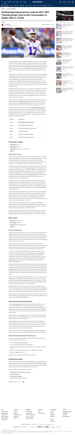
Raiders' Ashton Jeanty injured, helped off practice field (67, 61)
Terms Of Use (29, 411)
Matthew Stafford (41, 187)
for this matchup (21, 295)
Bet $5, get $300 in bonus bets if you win (26, 122)
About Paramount (17, 414)
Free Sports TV (4, 414)
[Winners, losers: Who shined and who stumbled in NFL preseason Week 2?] (59, 40)
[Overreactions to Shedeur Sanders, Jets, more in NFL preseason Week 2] (59, 33)
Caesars (11, 128)
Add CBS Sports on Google (49, 24)
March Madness (4, 418)
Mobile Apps (4, 419)
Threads (52, 419)
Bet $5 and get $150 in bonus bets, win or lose (26, 137)
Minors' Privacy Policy (30, 414)
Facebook (52, 416)
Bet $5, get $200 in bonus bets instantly (25, 125)
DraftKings (12, 125)
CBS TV (15, 418)
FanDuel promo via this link (21, 342)
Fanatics (11, 134)
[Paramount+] (33, 426)
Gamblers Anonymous (15, 374)
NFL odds (15, 77)
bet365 (11, 137)
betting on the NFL (24, 101)
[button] (2, 2)
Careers (15, 413)
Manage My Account (67, 411)
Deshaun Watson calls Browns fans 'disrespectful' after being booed (67, 82)
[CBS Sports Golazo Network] (47, 424)
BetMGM (11, 131)
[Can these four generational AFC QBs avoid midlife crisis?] (59, 55)
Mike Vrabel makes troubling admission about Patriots (67, 75)
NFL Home (3, 8)
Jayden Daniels (32, 174)
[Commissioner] (40, 426)
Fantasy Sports (4, 413)
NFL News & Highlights (11, 8)
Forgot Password (66, 416)
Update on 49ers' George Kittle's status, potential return (67, 68)
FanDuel (11, 122)
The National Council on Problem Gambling (20, 372)
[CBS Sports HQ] (35, 424)
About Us (16, 411)
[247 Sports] (17, 426)
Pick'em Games (4, 411)
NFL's (17, 109)
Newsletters (65, 413)
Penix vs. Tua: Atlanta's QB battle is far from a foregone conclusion (67, 47)
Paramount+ (16, 416)
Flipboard (52, 421)
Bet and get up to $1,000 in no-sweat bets (25, 134)
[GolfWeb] (59, 427)
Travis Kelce (24, 280)
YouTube (52, 411)
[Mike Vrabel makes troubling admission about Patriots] (59, 76)
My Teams (65, 414)
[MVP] (47, 426)
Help (39, 411)
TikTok (51, 413)
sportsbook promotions (36, 107)
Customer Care (41, 413)
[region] (65, 16)
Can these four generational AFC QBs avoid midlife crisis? (67, 54)
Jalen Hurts (40, 173)
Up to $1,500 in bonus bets (23, 131)
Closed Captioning (30, 417)
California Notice (29, 418)
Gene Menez (8, 24)
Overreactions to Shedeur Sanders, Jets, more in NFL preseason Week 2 (67, 32)
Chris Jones (11, 269)
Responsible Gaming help (16, 376)
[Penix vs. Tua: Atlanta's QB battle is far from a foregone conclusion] (59, 48)
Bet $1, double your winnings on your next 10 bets (27, 128)
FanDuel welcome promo (16, 304)
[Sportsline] (25, 426)
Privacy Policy (29, 413)
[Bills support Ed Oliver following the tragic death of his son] (59, 90)
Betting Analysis (4, 416)
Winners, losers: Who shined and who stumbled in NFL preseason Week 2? (67, 40)
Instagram (52, 414)
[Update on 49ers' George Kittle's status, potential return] (59, 69)
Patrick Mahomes (13, 260)
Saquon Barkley (31, 168)
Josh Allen (42, 253)
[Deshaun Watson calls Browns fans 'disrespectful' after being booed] (59, 83)
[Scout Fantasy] (53, 427)
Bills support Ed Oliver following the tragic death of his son (67, 89)
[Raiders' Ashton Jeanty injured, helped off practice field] (59, 62)
